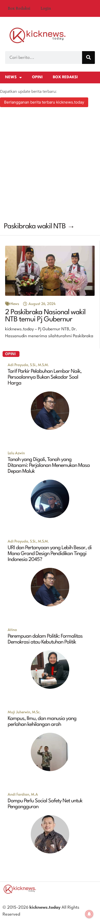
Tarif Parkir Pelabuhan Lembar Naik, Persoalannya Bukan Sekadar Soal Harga (45, 377)
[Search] (88, 57)
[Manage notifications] (89, 914)
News (11, 77)
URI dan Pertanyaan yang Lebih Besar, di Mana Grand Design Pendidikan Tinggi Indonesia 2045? (50, 553)
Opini (37, 77)
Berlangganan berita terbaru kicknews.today (44, 102)
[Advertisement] (50, 165)
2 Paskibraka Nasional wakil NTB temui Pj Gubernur (45, 316)
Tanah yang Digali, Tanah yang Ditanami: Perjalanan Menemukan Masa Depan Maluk (49, 465)
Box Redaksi (19, 8)
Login (46, 8)
